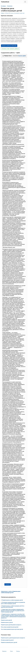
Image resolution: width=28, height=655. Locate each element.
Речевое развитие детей (7, 640)
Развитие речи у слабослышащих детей (12, 600)
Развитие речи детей (6, 620)
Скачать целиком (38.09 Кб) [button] (9, 45)
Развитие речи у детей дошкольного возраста (13, 637)
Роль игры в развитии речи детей (9, 627)
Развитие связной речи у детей (9, 642)
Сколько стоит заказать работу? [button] (10, 48)
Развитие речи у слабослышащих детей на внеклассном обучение (12, 606)
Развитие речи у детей (7, 622)
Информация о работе (10, 592)
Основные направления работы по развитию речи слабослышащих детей (13, 603)
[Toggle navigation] (25, 2)
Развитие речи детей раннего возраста (11, 624)
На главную (3, 6)
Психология (9, 6)
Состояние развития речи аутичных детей (12, 629)
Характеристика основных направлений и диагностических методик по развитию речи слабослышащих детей (12, 611)
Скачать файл (22, 55)
